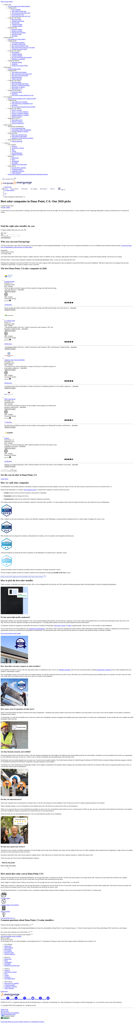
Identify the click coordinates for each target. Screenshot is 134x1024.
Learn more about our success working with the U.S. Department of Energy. (23, 1021)
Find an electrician (17, 141)
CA (5, 193)
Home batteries (14, 189)
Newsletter (15, 163)
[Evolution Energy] (8, 280)
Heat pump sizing (17, 77)
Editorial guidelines (17, 154)
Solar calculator (16, 9)
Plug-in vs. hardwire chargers (20, 113)
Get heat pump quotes (14, 69)
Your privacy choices (8, 1016)
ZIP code (4, 233)
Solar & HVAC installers (19, 168)
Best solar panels (16, 19)
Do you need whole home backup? (22, 57)
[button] (17, 925)
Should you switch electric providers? (22, 138)
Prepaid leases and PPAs (19, 32)
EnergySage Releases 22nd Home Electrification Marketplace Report (28, 174)
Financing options (17, 29)
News (13, 159)
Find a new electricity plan (19, 135)
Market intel (15, 158)
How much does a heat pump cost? (22, 74)
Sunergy (6, 438)
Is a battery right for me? (19, 44)
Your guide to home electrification (21, 130)
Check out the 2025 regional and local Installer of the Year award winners (22, 576)
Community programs (18, 171)
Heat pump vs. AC (17, 88)
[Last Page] (15, 471)
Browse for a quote (10, 291)
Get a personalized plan (18, 128)
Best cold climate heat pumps (20, 83)
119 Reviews (8, 461)
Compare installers (17, 26)
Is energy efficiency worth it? (20, 131)
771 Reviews (8, 422)
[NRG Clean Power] (8, 398)
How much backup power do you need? (23, 47)
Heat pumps (24, 189)
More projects (43, 189)
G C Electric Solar (9, 320)
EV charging (34, 189)
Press (13, 149)
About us (14, 146)
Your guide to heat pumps (19, 72)
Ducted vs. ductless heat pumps (21, 85)
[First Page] (2, 471)
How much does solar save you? (21, 16)
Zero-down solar (16, 34)
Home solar (4, 189)
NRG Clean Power (9, 399)
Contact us (7, 977)
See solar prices (5, 237)
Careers (14, 151)
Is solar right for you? (18, 14)
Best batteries (15, 52)
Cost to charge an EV (18, 123)
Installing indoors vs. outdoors (20, 115)
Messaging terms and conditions (10, 1012)
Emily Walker (6, 207)
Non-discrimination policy (8, 1014)
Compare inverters (17, 24)
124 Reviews (8, 304)
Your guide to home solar (19, 11)
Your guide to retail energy (19, 136)
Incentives (15, 36)
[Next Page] (12, 470)
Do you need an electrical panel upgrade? (23, 107)
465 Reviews (8, 383)
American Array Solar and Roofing (14, 360)
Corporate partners (17, 169)
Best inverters (16, 23)
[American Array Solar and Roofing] (8, 358)
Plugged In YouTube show (19, 164)
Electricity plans (9, 952)
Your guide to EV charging (19, 102)
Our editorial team (17, 153)
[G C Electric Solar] (8, 319)
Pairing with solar (17, 79)
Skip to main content (7, 1)
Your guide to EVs (17, 120)
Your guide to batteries (18, 42)
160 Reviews (8, 344)
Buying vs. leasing (17, 31)
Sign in (63, 189)
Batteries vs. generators (18, 59)
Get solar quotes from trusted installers (19, 6)
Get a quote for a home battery (17, 39)
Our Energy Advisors (18, 148)
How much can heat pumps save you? (23, 95)
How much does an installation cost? (22, 103)
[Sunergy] (8, 437)
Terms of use (4, 1009)
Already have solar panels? (19, 49)
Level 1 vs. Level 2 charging (20, 111)
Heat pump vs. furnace (18, 87)
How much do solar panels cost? (21, 13)
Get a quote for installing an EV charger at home (22, 98)
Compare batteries (17, 54)
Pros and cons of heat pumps (20, 75)
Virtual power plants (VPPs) (20, 65)
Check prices (4, 479)
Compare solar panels (18, 21)
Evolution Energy (9, 281)
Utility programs (16, 172)
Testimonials (15, 161)
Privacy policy (5, 1011)
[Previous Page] (5, 470)
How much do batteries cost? (20, 46)
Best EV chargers (17, 110)
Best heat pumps (16, 82)
